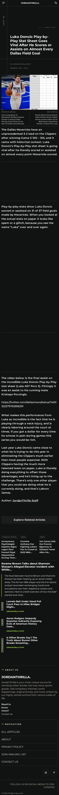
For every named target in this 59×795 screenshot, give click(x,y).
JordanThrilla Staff (22, 64)
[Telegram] (45, 511)
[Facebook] (4, 511)
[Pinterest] (18, 511)
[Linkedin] (24, 511)
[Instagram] (45, 772)
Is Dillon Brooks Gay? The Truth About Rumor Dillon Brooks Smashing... (22, 640)
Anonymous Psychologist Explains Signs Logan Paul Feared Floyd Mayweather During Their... (9, 549)
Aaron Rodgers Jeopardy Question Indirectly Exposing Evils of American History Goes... (24, 622)
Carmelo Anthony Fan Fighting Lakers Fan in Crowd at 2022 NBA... (28, 547)
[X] (11, 511)
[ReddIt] (31, 511)
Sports (3, 23)
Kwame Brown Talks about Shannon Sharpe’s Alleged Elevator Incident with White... (27, 566)
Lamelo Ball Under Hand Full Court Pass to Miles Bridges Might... (23, 604)
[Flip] (51, 511)
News (3, 622)
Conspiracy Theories (9, 537)
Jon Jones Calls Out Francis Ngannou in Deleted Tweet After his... (47, 547)
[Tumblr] (38, 511)
